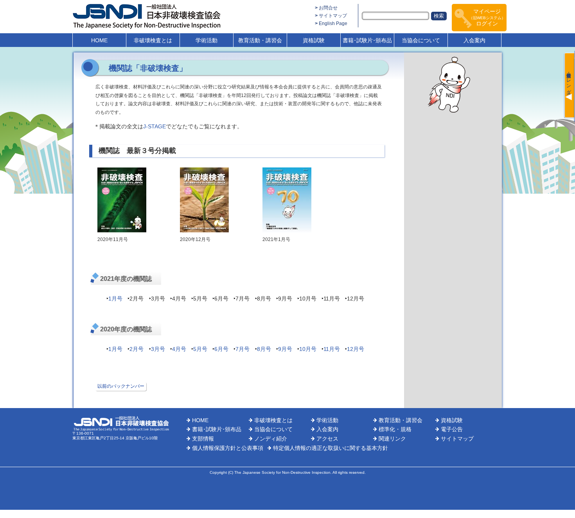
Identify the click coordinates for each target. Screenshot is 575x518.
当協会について (421, 40)
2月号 (136, 349)
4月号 (179, 349)
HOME (99, 40)
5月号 (200, 349)
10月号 (307, 349)
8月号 (264, 349)
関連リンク (392, 438)
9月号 (285, 349)
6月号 (221, 349)
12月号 (355, 349)
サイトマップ (333, 15)
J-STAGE (154, 126)
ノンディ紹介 (270, 438)
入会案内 (474, 40)
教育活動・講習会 (260, 40)
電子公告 (452, 429)
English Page (333, 23)
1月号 (115, 298)
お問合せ (328, 8)
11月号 (331, 349)
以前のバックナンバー (120, 386)
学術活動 (206, 40)
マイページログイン (487, 17)
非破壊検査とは (153, 40)
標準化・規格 (395, 429)
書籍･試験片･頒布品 (367, 40)
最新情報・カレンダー (568, 81)
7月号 (242, 349)
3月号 (158, 349)
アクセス (327, 438)
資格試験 (314, 40)
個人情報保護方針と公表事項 (227, 448)
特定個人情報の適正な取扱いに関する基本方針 (330, 448)
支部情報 (203, 438)
